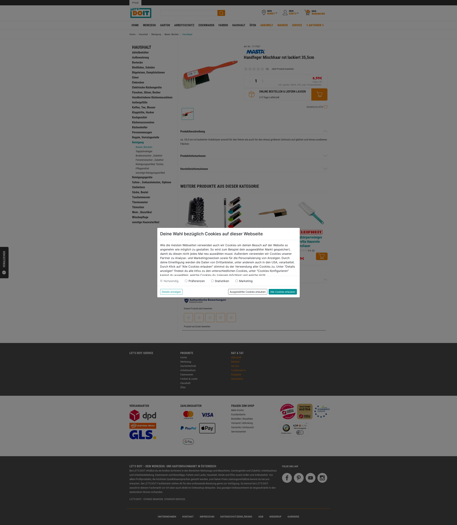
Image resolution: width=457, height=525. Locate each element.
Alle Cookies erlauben (282, 291)
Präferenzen (197, 281)
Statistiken (222, 281)
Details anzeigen (171, 291)
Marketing (246, 281)
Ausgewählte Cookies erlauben (248, 291)
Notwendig (171, 281)
